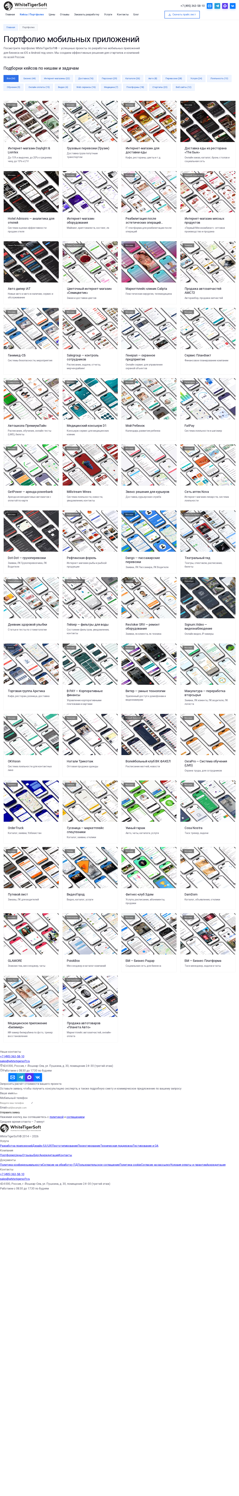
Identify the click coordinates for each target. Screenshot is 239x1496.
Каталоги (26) (132, 78)
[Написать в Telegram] (217, 6)
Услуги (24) (196, 78)
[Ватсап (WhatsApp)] (46, 1077)
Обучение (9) (13, 87)
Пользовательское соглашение (98, 1164)
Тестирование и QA (145, 1145)
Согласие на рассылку (155, 1164)
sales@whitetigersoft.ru (15, 1061)
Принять (4, 1494)
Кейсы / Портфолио (32, 14)
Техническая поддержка (116, 1145)
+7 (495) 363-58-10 (192, 6)
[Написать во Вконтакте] (233, 6)
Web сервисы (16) (86, 87)
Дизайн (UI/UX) (42, 1145)
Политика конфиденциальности (21, 1164)
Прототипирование (65, 1145)
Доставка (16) (85, 78)
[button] (119, 1344)
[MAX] (29, 1077)
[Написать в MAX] (225, 6)
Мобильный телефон (13, 1098)
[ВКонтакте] (38, 1077)
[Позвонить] (4, 1077)
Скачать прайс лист (184, 14)
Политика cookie (130, 1164)
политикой (57, 1117)
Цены (52, 14)
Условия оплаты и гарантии (188, 1164)
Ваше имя (6, 1093)
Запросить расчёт (221, 14)
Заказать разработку (86, 14)
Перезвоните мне (40, 1221)
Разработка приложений (16, 1145)
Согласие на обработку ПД (60, 1164)
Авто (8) (152, 78)
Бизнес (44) (30, 78)
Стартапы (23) (159, 87)
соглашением (75, 1117)
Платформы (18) (135, 87)
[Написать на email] (209, 6)
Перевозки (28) (174, 78)
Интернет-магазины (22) (57, 78)
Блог (136, 14)
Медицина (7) (111, 87)
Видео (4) (63, 87)
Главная (10, 14)
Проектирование (89, 1145)
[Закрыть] (35, 1481)
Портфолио (7, 1155)
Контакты (123, 14)
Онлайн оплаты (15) (39, 87)
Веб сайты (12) (183, 87)
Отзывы (64, 14)
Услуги (108, 14)
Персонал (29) (109, 78)
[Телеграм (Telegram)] (21, 1077)
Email (3, 1107)
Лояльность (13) (219, 78)
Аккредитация (49, 1155)
